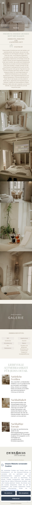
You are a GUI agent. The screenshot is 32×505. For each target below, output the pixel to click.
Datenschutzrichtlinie (12, 490)
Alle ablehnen (8, 493)
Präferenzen (16, 498)
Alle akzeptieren (23, 493)
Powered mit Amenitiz (16, 503)
